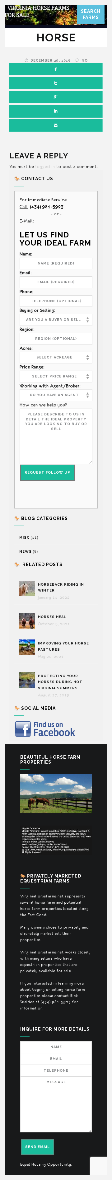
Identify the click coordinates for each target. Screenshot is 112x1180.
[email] (56, 125)
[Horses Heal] (28, 621)
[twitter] (56, 83)
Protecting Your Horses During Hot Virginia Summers (60, 682)
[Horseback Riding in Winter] (28, 588)
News (25, 552)
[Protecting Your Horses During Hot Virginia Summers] (28, 680)
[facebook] (56, 69)
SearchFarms (90, 14)
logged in (45, 166)
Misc (24, 538)
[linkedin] (56, 111)
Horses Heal (53, 617)
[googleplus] (56, 97)
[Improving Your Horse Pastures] (28, 647)
